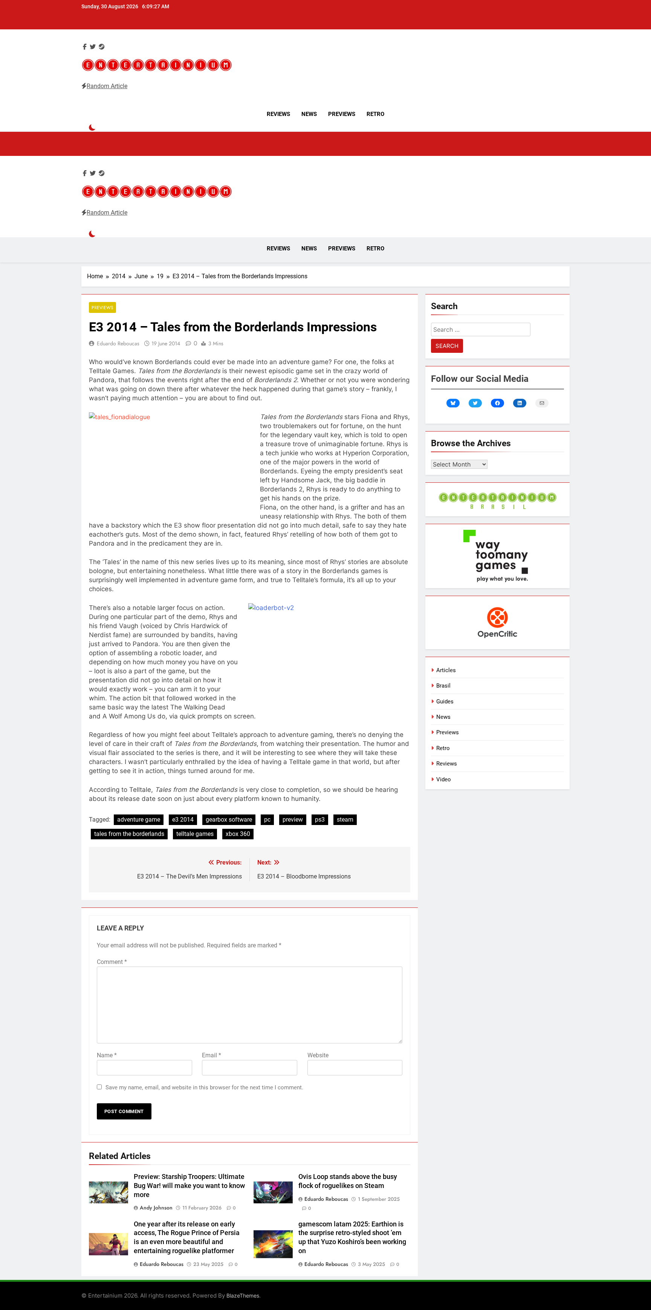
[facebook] (84, 46)
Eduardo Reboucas (118, 343)
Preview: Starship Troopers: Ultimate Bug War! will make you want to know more (189, 1186)
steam (345, 819)
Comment (112, 961)
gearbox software (229, 819)
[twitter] (92, 46)
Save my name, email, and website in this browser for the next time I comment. (204, 1087)
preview (293, 819)
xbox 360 (238, 833)
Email (211, 1055)
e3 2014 (183, 819)
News (309, 114)
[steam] (101, 46)
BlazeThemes (242, 1295)
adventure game (138, 819)
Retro (375, 114)
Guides (445, 701)
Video (443, 779)
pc (267, 819)
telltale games (195, 833)
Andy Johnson (156, 1207)
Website (318, 1055)
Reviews (278, 114)
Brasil (443, 685)
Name (107, 1055)
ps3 (320, 819)
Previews (341, 114)
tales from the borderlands (129, 833)
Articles (446, 670)
